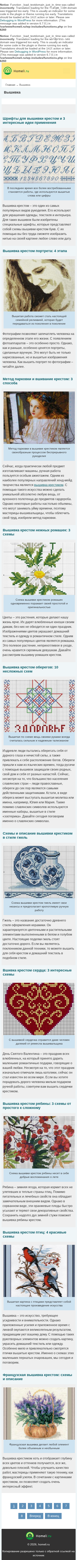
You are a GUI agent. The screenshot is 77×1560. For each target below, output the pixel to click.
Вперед (35, 1516)
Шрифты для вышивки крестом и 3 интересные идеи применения (34, 121)
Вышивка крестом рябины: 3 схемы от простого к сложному (37, 1106)
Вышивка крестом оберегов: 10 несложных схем (30, 669)
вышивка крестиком (48, 485)
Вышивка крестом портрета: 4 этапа (35, 251)
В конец (53, 1516)
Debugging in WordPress (15, 20)
